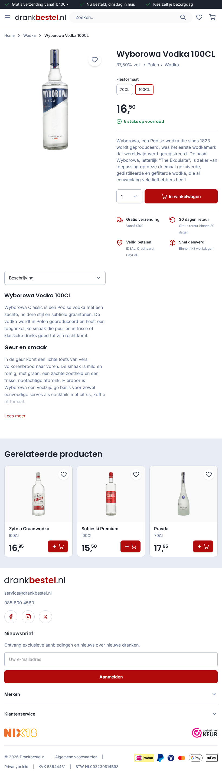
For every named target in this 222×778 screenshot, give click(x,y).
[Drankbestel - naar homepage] (41, 17)
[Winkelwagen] (212, 17)
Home (9, 35)
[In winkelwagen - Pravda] (203, 546)
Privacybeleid (16, 766)
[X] (45, 616)
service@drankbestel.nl (28, 593)
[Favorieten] (199, 17)
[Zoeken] (183, 17)
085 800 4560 (19, 602)
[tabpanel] (55, 355)
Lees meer (14, 415)
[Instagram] (28, 616)
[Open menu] (7, 17)
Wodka (29, 35)
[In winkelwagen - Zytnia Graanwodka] (58, 546)
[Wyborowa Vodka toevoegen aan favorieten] (94, 59)
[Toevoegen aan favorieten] (63, 474)
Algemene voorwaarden (76, 756)
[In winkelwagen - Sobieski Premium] (130, 546)
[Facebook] (10, 616)
